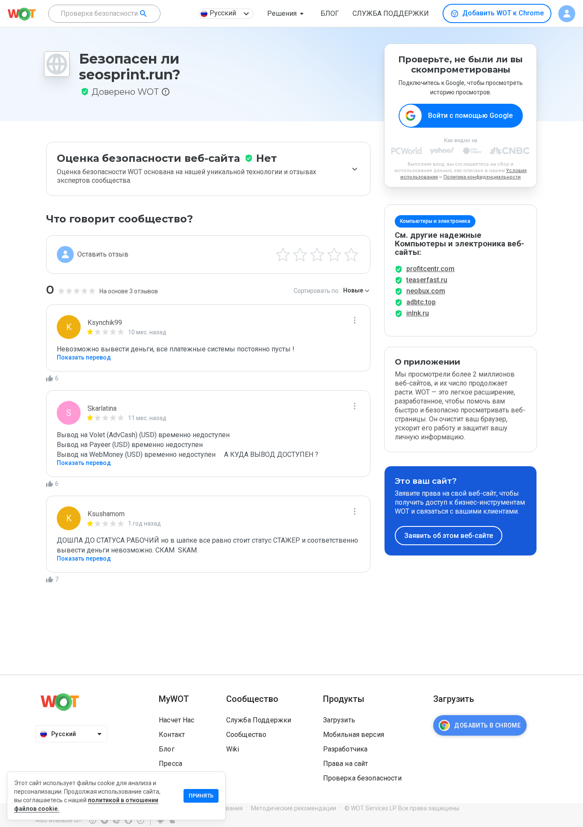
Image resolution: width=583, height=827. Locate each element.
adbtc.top (421, 302)
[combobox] (104, 13)
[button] (287, 13)
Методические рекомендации (293, 808)
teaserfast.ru (426, 280)
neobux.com (425, 291)
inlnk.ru (417, 313)
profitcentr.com (430, 269)
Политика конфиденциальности (482, 177)
